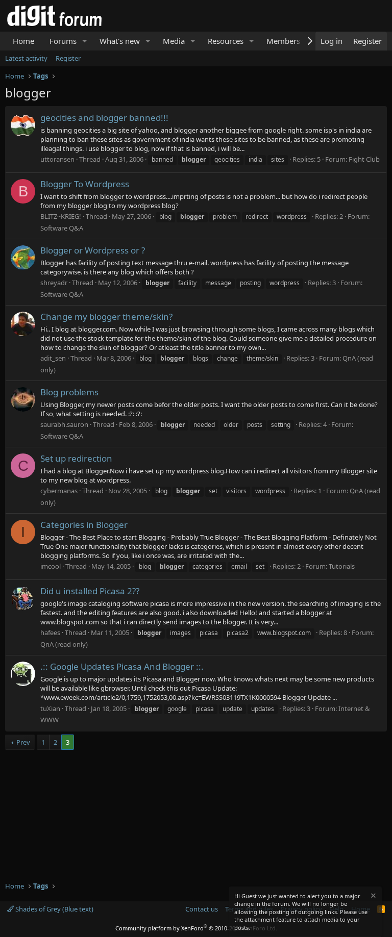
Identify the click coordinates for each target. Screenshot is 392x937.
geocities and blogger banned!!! (104, 117)
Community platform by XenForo (196, 928)
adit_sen (53, 358)
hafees (50, 632)
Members (283, 41)
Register (68, 58)
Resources (225, 41)
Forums (63, 41)
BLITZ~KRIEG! (60, 216)
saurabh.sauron (64, 424)
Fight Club (364, 159)
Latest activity (26, 58)
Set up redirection (76, 458)
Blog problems (69, 392)
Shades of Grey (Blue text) (53, 909)
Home (23, 41)
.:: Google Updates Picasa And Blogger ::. (122, 666)
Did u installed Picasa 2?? (89, 591)
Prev (23, 742)
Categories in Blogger (84, 524)
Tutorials (342, 566)
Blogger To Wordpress (84, 184)
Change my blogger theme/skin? (106, 316)
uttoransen (57, 159)
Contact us (201, 909)
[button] (85, 41)
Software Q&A (61, 228)
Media (174, 41)
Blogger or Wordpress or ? (92, 250)
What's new (120, 41)
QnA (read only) (64, 644)
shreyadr (53, 282)
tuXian (50, 708)
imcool (50, 566)
